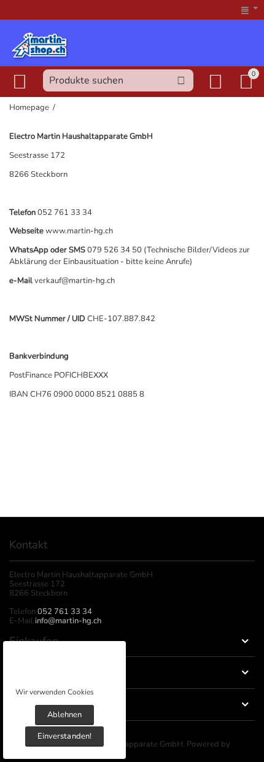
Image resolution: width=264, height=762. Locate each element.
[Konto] (218, 81)
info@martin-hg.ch (68, 620)
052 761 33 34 (64, 611)
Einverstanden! (64, 736)
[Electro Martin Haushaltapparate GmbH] (39, 44)
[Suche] (181, 80)
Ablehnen (64, 714)
